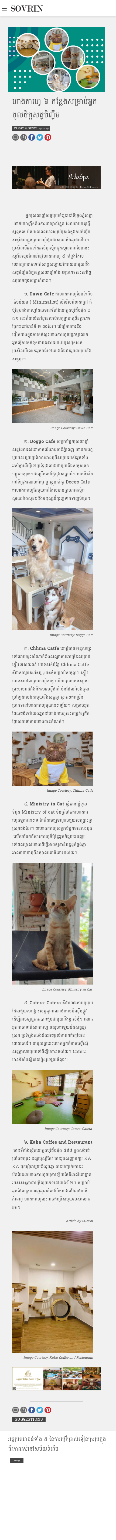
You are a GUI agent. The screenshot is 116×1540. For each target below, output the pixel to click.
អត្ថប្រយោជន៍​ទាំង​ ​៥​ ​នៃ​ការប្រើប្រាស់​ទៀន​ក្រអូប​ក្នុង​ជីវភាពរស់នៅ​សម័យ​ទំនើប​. (57, 1444)
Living (16, 1460)
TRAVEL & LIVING (24, 128)
